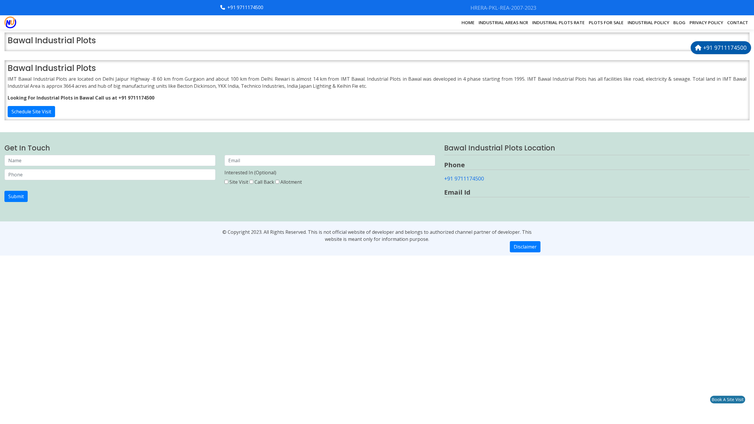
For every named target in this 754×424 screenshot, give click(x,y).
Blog (679, 22)
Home (468, 22)
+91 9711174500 (244, 7)
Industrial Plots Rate (558, 22)
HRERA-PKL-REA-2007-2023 (503, 7)
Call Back (264, 182)
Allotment (291, 182)
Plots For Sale (606, 22)
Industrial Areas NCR (503, 22)
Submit (16, 196)
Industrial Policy (648, 22)
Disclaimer (525, 247)
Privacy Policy (706, 22)
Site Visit (238, 182)
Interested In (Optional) (250, 172)
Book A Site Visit (728, 399)
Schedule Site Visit (31, 111)
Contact (737, 22)
